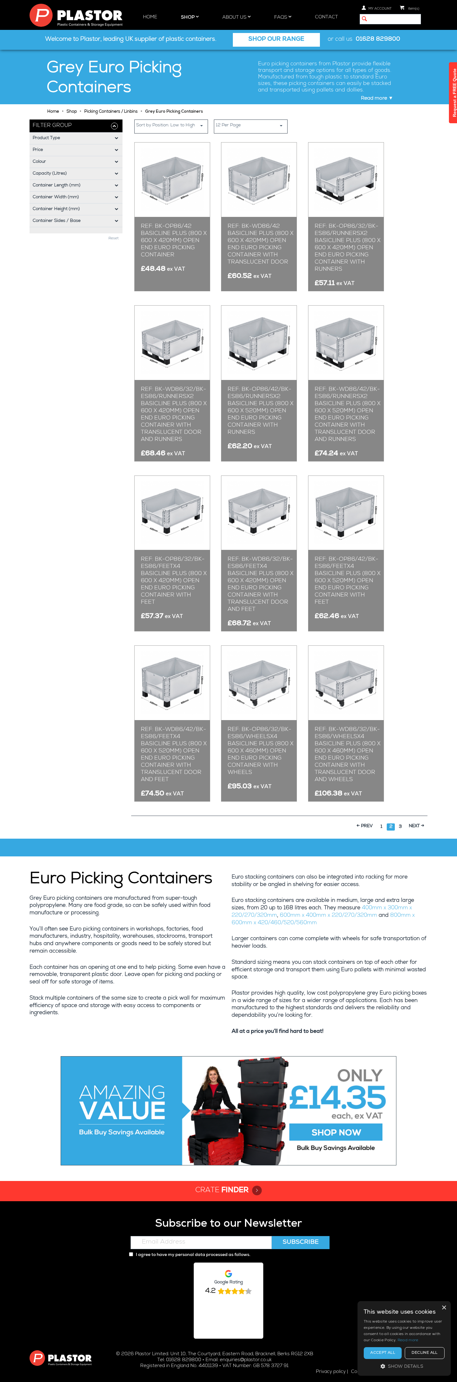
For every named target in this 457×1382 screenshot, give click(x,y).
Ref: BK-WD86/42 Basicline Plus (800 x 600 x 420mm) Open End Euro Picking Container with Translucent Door (260, 244)
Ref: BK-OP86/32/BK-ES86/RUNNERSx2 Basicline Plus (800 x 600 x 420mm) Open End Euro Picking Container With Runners (348, 248)
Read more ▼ (377, 98)
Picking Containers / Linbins (111, 112)
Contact (326, 17)
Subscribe (301, 1242)
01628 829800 (378, 40)
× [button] (443, 1307)
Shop (188, 17)
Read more (408, 1340)
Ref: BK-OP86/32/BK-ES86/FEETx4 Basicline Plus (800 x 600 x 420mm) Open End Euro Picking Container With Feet (174, 581)
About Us (235, 17)
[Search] (364, 20)
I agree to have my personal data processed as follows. (192, 1255)
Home (150, 17)
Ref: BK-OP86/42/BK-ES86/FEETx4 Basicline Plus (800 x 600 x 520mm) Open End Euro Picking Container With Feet (348, 581)
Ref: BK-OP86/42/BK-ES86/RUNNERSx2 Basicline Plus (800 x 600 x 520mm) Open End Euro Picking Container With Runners (260, 411)
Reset (113, 238)
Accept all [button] (382, 1353)
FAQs (281, 17)
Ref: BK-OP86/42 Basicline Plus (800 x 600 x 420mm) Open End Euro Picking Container (174, 241)
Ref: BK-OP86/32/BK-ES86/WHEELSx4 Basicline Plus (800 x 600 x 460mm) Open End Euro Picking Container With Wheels (260, 751)
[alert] (404, 1338)
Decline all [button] (424, 1353)
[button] (404, 1366)
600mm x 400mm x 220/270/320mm (328, 915)
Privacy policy (331, 1372)
